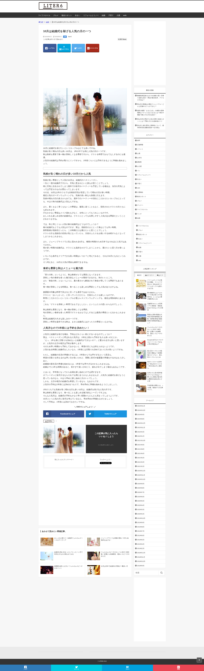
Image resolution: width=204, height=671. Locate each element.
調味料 (139, 162)
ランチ (139, 214)
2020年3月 (140, 509)
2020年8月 (140, 488)
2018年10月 (141, 561)
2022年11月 (141, 427)
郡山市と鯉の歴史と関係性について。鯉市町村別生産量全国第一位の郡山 (150, 126)
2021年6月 (140, 453)
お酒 (138, 153)
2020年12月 (141, 471)
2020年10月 (141, 479)
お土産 (139, 166)
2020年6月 (140, 497)
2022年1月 (140, 436)
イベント (140, 149)
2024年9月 (140, 414)
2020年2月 (140, 514)
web (124, 15)
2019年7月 (140, 531)
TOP (41, 22)
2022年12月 (141, 423)
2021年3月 (140, 462)
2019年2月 (140, 548)
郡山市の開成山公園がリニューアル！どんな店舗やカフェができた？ (150, 105)
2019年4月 (140, 544)
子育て (110, 15)
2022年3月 (140, 432)
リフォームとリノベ (91, 15)
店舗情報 (140, 145)
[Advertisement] (85, 71)
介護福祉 (140, 192)
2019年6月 (140, 535)
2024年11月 (141, 406)
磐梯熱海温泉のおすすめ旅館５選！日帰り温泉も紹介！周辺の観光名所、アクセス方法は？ (150, 98)
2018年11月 (141, 557)
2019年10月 (141, 518)
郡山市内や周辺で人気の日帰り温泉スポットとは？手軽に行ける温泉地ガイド (150, 120)
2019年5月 (140, 540)
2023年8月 (140, 419)
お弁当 (139, 157)
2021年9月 (140, 445)
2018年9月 (140, 566)
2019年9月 (140, 522)
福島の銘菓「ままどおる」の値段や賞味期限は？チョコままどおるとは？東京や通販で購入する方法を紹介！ (150, 113)
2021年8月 (140, 449)
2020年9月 (140, 484)
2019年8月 (140, 527)
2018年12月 (141, 553)
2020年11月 (141, 475)
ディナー (140, 205)
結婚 (103, 15)
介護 (118, 15)
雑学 (138, 140)
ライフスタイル (44, 15)
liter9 (70, 36)
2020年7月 (140, 492)
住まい (77, 15)
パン (138, 170)
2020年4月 (140, 505)
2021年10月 (141, 440)
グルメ (55, 15)
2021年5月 (140, 458)
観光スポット (67, 15)
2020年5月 (140, 501)
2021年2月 (140, 466)
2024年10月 (141, 410)
